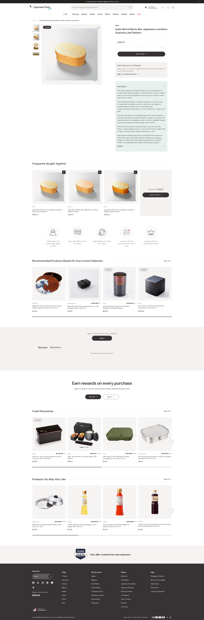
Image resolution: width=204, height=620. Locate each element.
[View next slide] (98, 81)
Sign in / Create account (126, 74)
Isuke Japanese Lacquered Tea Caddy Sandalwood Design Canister (116, 307)
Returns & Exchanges (158, 580)
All (66, 14)
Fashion (116, 14)
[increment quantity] (161, 47)
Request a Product (98, 595)
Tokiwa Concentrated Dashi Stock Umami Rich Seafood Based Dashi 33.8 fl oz (154, 525)
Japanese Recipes (127, 588)
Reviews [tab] (42, 347)
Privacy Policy (137, 617)
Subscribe (50, 576)
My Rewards (95, 599)
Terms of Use (128, 617)
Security (145, 617)
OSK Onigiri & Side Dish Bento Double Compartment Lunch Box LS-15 (116, 457)
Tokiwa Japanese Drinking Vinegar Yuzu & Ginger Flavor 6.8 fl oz (82, 525)
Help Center (155, 584)
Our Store (124, 607)
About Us (124, 576)
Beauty (84, 14)
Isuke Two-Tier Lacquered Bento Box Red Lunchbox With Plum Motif (46, 457)
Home (100, 14)
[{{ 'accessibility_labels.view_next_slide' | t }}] (172, 442)
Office (107, 14)
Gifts (63, 603)
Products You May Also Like (49, 479)
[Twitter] (38, 583)
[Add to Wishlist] (98, 27)
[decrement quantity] (121, 47)
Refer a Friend (126, 599)
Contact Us (155, 588)
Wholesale (95, 603)
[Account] (163, 7)
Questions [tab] (55, 347)
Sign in (102, 338)
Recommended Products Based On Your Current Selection (67, 260)
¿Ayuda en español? (158, 591)
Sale (139, 14)
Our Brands (125, 580)
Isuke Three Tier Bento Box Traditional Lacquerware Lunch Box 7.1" (151, 307)
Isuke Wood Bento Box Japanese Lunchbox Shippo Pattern (83, 211)
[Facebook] (33, 583)
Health (92, 14)
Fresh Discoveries (42, 411)
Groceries (65, 580)
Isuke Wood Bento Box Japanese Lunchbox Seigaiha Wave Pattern (119, 211)
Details (120, 146)
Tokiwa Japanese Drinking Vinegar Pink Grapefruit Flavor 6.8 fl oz (116, 525)
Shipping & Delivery (157, 576)
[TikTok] (33, 587)
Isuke (117, 25)
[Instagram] (43, 583)
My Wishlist (95, 584)
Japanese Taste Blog (128, 584)
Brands (124, 14)
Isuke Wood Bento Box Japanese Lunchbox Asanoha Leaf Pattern (47, 211)
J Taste (64, 576)
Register (94, 580)
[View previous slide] (91, 81)
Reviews (124, 603)
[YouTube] (52, 583)
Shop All (166, 261)
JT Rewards (125, 595)
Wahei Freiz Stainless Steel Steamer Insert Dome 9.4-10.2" (47, 525)
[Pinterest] (47, 583)
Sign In (93, 576)
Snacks (64, 584)
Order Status (96, 588)
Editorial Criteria (126, 591)
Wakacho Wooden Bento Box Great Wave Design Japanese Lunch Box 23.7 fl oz (46, 307)
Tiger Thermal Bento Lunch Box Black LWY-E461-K (82, 457)
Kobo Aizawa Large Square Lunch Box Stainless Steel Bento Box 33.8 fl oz (154, 457)
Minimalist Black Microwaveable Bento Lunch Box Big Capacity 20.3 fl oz (83, 307)
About (132, 14)
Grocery (75, 14)
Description (122, 86)
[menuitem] (65, 14)
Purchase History (97, 591)
